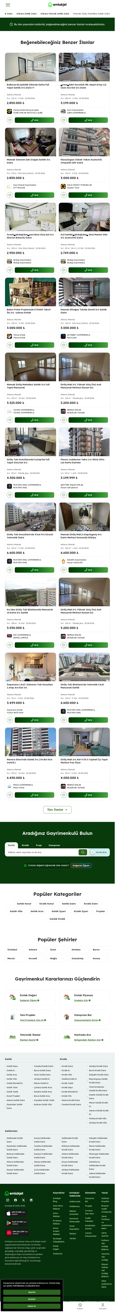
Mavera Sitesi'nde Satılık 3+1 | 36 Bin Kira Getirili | (29, 761)
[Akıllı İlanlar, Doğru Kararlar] (57, 4)
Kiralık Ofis (67, 1096)
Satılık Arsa (37, 911)
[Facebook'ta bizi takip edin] (15, 1200)
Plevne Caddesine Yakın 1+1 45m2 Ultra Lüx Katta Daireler (82, 461)
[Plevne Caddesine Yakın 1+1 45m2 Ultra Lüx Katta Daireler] (84, 442)
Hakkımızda (74, 1201)
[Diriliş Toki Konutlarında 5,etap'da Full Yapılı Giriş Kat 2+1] (30, 442)
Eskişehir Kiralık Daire (98, 1075)
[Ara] (83, 852)
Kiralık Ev (66, 1070)
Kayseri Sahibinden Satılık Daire (15, 1172)
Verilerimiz (57, 1254)
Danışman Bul (89, 1200)
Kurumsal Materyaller (74, 1220)
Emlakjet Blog (57, 1200)
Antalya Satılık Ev (42, 1079)
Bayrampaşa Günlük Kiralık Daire (98, 1081)
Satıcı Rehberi (56, 1214)
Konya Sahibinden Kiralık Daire (70, 1164)
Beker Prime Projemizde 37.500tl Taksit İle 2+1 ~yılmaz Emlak (29, 311)
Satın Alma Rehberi (58, 1207)
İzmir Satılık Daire (42, 1075)
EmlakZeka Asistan (90, 1227)
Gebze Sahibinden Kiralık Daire (97, 1175)
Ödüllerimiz (74, 1206)
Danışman (54, 845)
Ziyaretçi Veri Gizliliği (105, 1257)
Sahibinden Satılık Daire (15, 1140)
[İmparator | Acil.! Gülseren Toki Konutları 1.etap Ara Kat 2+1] (30, 667)
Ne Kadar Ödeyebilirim (58, 1240)
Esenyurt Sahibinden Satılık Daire (43, 1156)
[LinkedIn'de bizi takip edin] (31, 1200)
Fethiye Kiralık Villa (97, 1118)
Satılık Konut (24, 903)
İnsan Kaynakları (74, 1227)
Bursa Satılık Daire (42, 1070)
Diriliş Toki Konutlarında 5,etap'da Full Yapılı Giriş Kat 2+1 (28, 461)
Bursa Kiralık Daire (97, 1070)
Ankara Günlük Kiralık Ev (99, 1112)
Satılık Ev (11, 1070)
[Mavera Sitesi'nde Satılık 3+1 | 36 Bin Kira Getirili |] (30, 742)
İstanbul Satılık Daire (43, 1066)
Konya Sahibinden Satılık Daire (42, 1140)
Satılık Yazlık (12, 1092)
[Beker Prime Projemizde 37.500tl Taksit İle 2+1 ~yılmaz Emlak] (30, 292)
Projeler (100, 911)
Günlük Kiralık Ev (69, 1079)
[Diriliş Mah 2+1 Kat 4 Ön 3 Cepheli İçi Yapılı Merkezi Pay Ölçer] (84, 742)
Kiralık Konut (46, 903)
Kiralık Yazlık (67, 1083)
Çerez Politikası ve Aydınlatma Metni (106, 1222)
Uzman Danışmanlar (91, 1234)
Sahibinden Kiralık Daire (70, 1140)
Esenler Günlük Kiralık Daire (98, 1097)
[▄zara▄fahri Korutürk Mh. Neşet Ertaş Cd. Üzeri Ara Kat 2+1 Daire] (84, 67)
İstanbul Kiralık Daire (71, 1104)
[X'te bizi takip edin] (23, 1200)
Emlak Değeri (56, 1247)
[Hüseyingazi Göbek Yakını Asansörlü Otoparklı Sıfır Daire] (84, 142)
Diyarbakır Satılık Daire (14, 1106)
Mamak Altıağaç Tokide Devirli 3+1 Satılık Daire (84, 311)
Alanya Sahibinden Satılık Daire (42, 1164)
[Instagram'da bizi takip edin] (7, 1200)
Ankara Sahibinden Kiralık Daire (70, 1156)
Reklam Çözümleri (73, 1212)
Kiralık (25, 845)
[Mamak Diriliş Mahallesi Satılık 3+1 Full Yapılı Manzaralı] (30, 367)
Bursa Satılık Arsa (42, 1096)
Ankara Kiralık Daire (71, 1100)
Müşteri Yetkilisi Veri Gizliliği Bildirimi (105, 1270)
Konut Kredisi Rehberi (56, 1231)
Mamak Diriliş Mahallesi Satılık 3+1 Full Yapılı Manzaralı (28, 386)
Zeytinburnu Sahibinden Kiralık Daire (97, 1165)
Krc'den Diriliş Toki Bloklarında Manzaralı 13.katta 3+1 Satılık (30, 611)
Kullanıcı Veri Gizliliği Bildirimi (105, 1245)
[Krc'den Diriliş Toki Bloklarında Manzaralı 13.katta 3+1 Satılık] (30, 592)
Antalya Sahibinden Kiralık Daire (70, 1172)
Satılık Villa (16, 911)
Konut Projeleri (13, 1096)
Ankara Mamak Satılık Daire (55, 13)
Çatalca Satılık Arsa (43, 1087)
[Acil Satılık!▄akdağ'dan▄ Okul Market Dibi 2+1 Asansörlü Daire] (84, 217)
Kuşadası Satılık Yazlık (44, 1100)
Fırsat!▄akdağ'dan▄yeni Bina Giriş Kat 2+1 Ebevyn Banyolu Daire (30, 236)
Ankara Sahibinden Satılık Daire (15, 1164)
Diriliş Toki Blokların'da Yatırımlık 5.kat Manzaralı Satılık (82, 686)
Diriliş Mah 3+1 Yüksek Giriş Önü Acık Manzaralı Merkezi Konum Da (81, 386)
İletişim (72, 1233)
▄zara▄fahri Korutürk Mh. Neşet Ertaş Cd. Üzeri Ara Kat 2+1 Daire (84, 86)
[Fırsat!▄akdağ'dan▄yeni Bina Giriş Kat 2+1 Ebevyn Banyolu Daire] (30, 217)
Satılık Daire (6, 13)
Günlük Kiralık (57, 919)
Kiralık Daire (91, 903)
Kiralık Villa (67, 1075)
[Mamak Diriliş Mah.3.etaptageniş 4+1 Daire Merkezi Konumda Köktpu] (84, 517)
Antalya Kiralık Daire (98, 1066)
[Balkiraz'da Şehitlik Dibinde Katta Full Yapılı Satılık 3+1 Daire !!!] (30, 67)
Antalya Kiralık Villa (98, 1123)
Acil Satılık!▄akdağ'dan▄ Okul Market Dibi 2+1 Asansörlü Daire (84, 236)
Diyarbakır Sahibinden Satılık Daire (17, 1148)
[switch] (99, 852)
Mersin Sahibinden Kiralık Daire (97, 1148)
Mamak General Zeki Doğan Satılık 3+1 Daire (28, 161)
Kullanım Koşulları (105, 1200)
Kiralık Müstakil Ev (70, 1092)
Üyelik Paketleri (89, 1219)
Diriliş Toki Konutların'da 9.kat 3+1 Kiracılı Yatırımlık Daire (30, 536)
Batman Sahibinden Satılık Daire (15, 1156)
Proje (39, 845)
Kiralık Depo (67, 1087)
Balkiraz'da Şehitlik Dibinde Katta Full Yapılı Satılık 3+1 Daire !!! (28, 86)
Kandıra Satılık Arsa (43, 1092)
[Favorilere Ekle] (10, 120)
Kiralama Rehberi (57, 1222)
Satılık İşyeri (59, 911)
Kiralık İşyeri (81, 911)
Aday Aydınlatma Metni (106, 1284)
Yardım (72, 1238)
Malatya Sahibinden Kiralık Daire (71, 1148)
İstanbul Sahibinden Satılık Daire (43, 1148)
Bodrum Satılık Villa (43, 1104)
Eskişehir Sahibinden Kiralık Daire (98, 1140)
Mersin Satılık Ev (41, 1083)
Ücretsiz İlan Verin (89, 1212)
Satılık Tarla (12, 1087)
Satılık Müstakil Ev (15, 1083)
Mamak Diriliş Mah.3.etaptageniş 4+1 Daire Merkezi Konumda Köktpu (81, 536)
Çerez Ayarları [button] (105, 1234)
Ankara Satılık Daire (26, 13)
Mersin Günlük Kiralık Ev (98, 1104)
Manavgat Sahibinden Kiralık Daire (99, 1156)
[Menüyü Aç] (8, 5)
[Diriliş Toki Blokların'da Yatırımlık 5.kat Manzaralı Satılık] (84, 667)
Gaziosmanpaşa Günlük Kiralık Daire (98, 1089)
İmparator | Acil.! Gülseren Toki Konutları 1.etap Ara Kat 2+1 (30, 686)
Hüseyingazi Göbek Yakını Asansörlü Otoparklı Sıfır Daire (81, 161)
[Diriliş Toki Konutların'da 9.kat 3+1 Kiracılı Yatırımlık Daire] (30, 517)
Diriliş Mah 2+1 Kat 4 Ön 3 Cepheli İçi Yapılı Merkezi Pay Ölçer (84, 761)
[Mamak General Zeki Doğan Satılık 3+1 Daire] (30, 142)
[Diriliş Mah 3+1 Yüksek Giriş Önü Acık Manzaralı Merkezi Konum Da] (84, 367)
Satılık (11, 845)
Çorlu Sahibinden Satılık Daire (41, 1172)
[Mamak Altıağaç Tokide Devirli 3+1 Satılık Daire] (84, 292)
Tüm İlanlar (55, 809)
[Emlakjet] (14, 1193)
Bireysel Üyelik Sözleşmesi (106, 1209)
